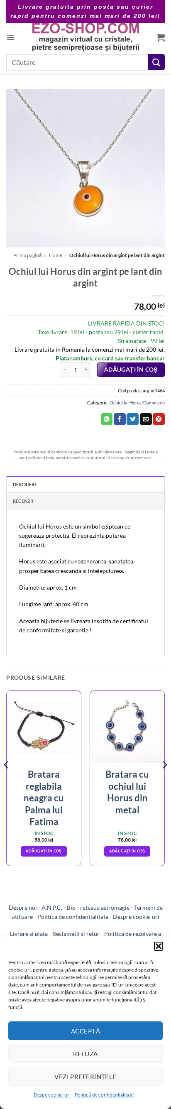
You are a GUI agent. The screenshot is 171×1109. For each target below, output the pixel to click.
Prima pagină (27, 255)
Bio (71, 907)
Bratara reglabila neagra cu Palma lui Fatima (44, 798)
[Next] (164, 781)
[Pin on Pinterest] (159, 419)
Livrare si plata (29, 933)
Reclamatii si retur (76, 933)
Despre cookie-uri (136, 916)
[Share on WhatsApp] (107, 419)
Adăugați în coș (131, 369)
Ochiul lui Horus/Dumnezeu (137, 402)
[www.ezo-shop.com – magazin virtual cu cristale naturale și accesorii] (85, 37)
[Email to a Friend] (146, 419)
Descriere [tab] (25, 484)
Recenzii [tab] (23, 501)
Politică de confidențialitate (104, 1095)
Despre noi (23, 907)
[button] (158, 946)
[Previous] (7, 781)
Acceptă (85, 1031)
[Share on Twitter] (133, 419)
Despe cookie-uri (52, 1095)
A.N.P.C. (52, 907)
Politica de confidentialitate (72, 916)
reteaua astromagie (104, 907)
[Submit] (156, 62)
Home (55, 255)
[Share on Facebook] (120, 419)
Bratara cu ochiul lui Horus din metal (127, 792)
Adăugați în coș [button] (43, 851)
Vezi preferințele (85, 1076)
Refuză (85, 1054)
